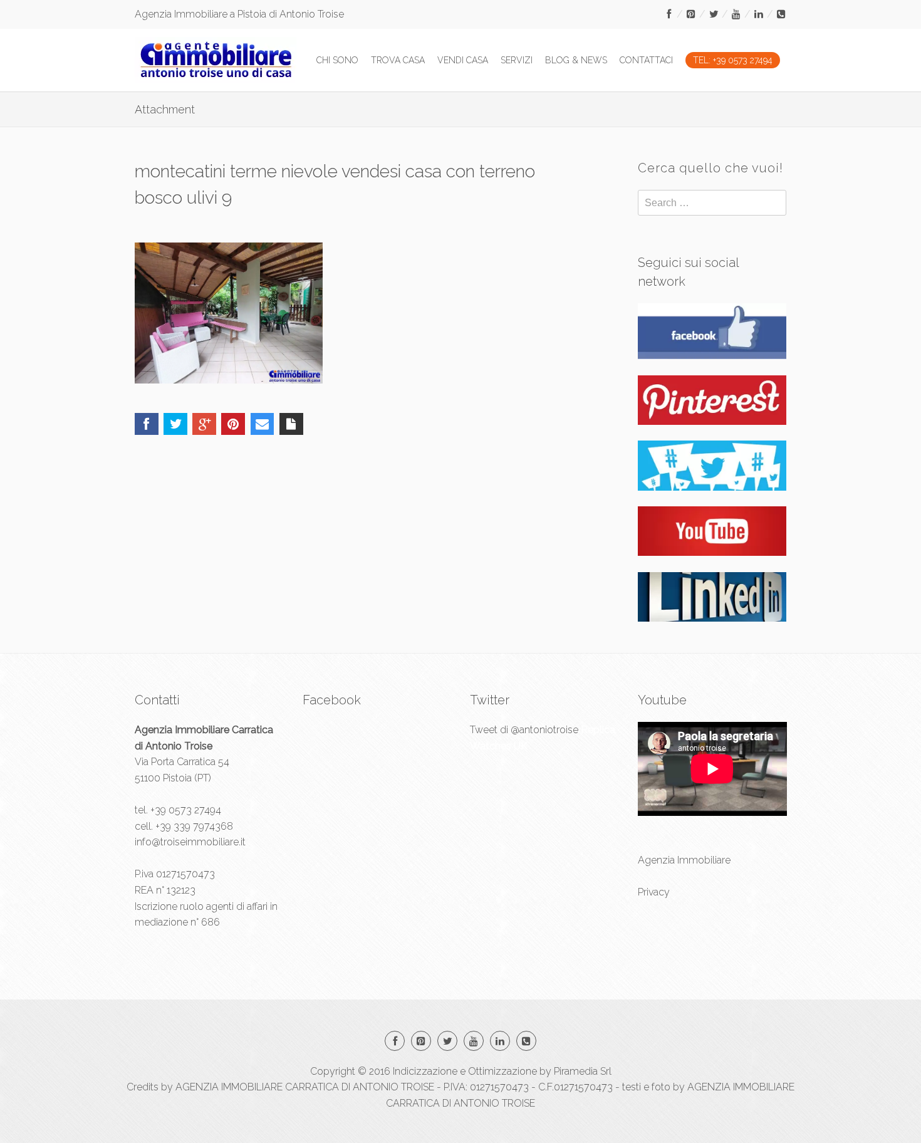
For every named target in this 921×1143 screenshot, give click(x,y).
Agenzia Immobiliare (684, 860)
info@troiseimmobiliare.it (190, 842)
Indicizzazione (425, 1071)
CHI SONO (337, 60)
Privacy (654, 892)
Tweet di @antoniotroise (524, 730)
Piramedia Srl (582, 1071)
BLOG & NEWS (576, 60)
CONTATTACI (646, 60)
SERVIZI (517, 60)
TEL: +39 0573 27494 (733, 60)
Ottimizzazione (502, 1071)
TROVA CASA (398, 60)
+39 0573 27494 (185, 810)
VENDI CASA (462, 60)
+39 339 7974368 (194, 826)
